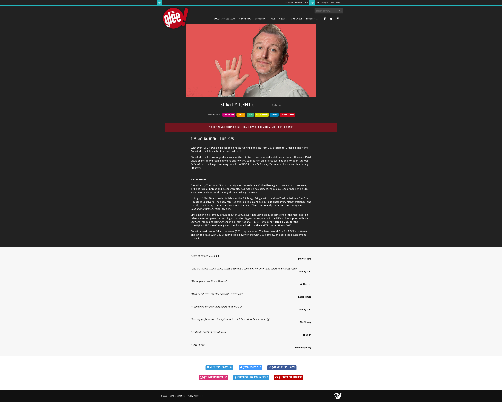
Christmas (261, 19)
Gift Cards (296, 19)
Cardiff (306, 3)
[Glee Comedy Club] (176, 18)
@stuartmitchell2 (252, 367)
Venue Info (245, 19)
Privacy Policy (192, 396)
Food (273, 19)
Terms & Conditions (177, 396)
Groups (283, 19)
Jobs (202, 396)
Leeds (317, 3)
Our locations (289, 3)
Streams (338, 3)
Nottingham (324, 3)
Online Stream (287, 115)
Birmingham (298, 3)
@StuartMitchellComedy (290, 377)
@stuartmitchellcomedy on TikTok (251, 377)
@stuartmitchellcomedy (283, 367)
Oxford (332, 3)
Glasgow (311, 3)
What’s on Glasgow (224, 19)
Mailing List (313, 19)
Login (159, 3)
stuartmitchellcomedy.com (219, 367)
